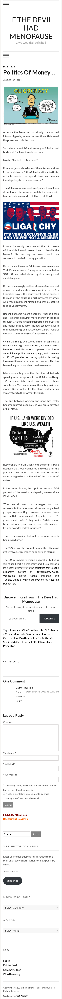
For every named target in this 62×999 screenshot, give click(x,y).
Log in (6, 960)
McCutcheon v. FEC (24, 641)
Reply (19, 700)
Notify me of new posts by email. (22, 798)
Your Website (10, 774)
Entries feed (10, 965)
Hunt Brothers (22, 637)
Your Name (8, 753)
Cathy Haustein (24, 687)
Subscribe (49, 618)
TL (17, 661)
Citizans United (14, 634)
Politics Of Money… (29, 72)
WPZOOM (22, 996)
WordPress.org (12, 974)
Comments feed (12, 969)
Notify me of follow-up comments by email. (27, 793)
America (15, 630)
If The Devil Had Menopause (31, 28)
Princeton (9, 645)
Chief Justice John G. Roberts (40, 630)
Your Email (8, 763)
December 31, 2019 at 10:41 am (42, 691)
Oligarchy (44, 641)
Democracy (33, 634)
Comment (8, 722)
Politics (9, 66)
